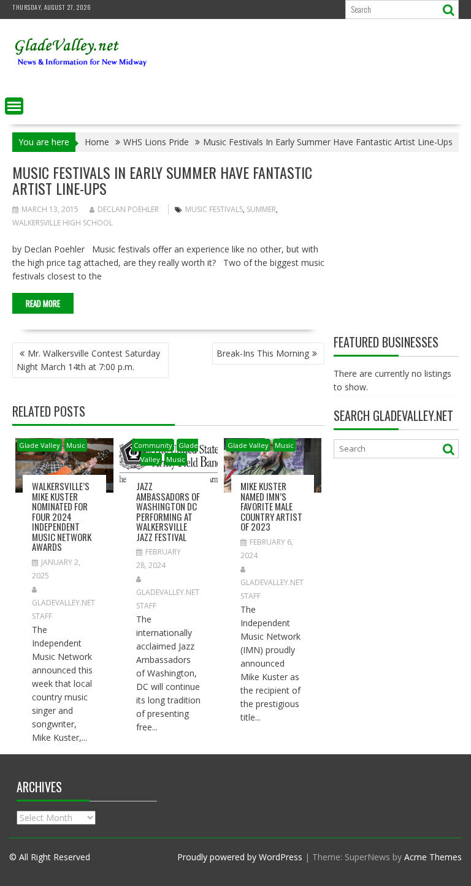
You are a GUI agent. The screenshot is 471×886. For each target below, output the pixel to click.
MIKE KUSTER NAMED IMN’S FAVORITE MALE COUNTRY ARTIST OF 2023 (271, 506)
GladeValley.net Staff (63, 609)
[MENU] (14, 106)
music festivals (214, 209)
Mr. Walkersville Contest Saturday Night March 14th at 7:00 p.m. (88, 360)
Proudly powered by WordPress (239, 857)
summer (261, 209)
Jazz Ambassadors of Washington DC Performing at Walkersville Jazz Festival (168, 511)
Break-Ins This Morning (262, 353)
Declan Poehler (128, 209)
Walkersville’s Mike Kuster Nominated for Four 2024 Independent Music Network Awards (61, 516)
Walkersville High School (62, 223)
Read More (43, 303)
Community (153, 445)
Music (75, 445)
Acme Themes (433, 857)
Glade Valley (39, 445)
